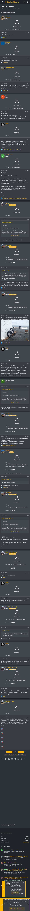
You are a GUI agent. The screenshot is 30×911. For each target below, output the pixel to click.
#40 (28, 717)
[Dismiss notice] (23, 883)
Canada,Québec (16, 29)
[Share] (26, 33)
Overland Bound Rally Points (11, 859)
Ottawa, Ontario (16, 167)
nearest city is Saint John (19, 564)
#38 (28, 659)
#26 (28, 170)
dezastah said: (5, 479)
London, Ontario (16, 80)
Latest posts (6, 846)
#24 (28, 111)
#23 (28, 83)
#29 (28, 315)
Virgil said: (4, 270)
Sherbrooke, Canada (17, 108)
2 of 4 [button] (15, 751)
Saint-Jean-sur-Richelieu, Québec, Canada (18, 465)
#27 (28, 219)
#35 (28, 573)
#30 (28, 363)
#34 (28, 515)
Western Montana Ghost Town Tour (16, 856)
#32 (28, 436)
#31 (28, 386)
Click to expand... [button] (15, 235)
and (11, 149)
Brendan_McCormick (7, 9)
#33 (28, 476)
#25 (28, 139)
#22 (28, 58)
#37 (28, 627)
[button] (2, 2)
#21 (28, 32)
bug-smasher (26, 842)
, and (14, 198)
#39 (28, 688)
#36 (28, 598)
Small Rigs (6, 852)
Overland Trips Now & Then (10, 865)
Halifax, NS (14, 54)
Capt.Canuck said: (6, 222)
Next (20, 751)
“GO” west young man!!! (10, 862)
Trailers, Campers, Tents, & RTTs (12, 873)
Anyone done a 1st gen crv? (11, 849)
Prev (10, 751)
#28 (28, 267)
